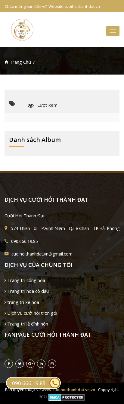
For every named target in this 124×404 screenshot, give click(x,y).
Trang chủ (19, 62)
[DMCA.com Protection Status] (66, 396)
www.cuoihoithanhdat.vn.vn (68, 389)
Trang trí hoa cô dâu (27, 291)
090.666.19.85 (29, 383)
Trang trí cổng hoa (25, 280)
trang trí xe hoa (22, 302)
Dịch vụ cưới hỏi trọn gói (31, 313)
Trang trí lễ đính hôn (27, 324)
